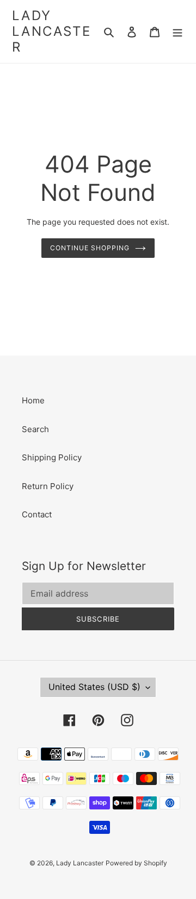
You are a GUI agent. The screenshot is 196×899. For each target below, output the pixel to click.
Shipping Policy (52, 457)
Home (33, 400)
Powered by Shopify (136, 863)
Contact (37, 514)
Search (35, 429)
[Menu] (177, 31)
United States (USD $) (94, 686)
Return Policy (48, 486)
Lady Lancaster (51, 31)
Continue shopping (90, 248)
